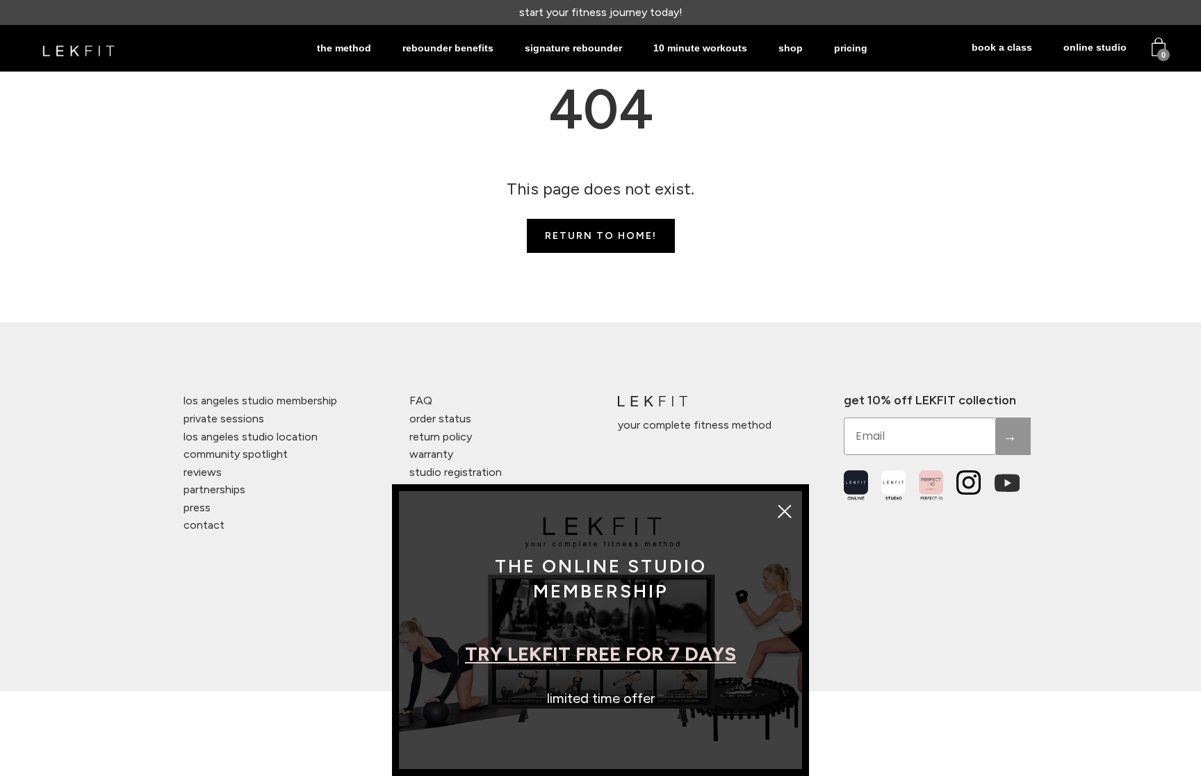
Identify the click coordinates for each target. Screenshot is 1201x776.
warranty (431, 454)
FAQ (420, 400)
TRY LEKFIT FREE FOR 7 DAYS (600, 654)
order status (440, 418)
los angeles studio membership (260, 400)
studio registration (455, 472)
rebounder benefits (447, 47)
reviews (202, 472)
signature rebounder (573, 47)
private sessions (223, 418)
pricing (850, 47)
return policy (440, 436)
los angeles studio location (250, 436)
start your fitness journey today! (601, 12)
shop (790, 47)
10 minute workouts (700, 47)
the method (344, 47)
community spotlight (235, 454)
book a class (1002, 47)
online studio (1095, 47)
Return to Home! (601, 236)
